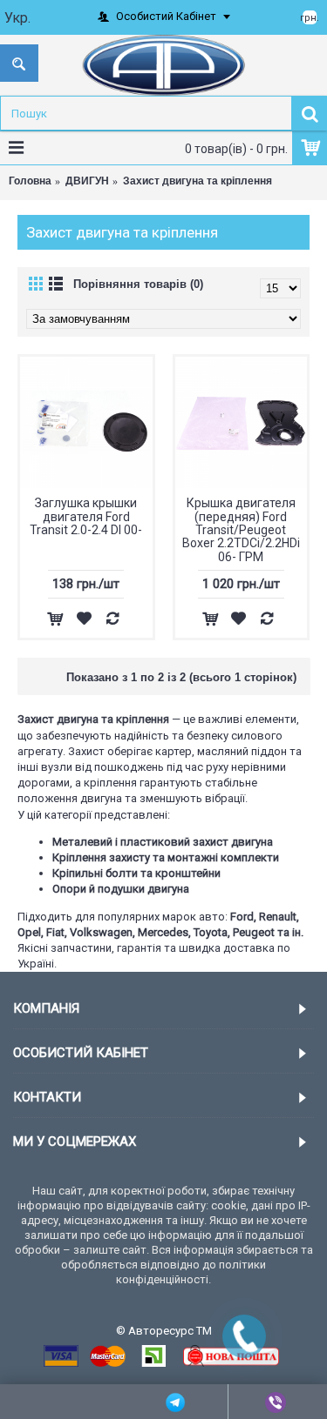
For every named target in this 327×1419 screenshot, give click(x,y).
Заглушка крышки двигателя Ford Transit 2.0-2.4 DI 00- (86, 516)
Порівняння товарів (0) (138, 284)
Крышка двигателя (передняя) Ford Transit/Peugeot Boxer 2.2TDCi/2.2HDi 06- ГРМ (241, 530)
